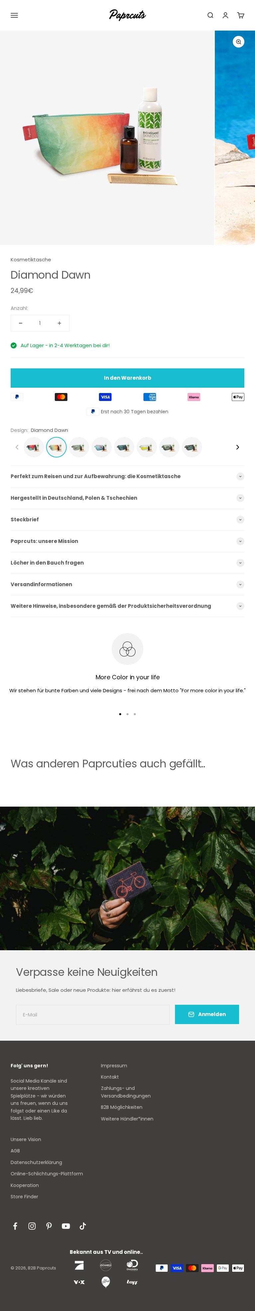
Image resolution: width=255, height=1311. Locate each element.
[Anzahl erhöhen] (59, 323)
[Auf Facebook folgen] (15, 1226)
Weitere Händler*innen (127, 1118)
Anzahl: (19, 308)
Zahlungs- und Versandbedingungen (126, 1092)
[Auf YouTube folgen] (65, 1226)
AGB (15, 1150)
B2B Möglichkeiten (121, 1107)
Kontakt (110, 1077)
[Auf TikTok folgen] (82, 1226)
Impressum (114, 1065)
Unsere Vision (26, 1139)
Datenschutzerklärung (36, 1162)
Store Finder (24, 1196)
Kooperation (25, 1185)
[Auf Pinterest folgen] (48, 1226)
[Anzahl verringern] (20, 323)
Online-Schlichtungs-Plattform (47, 1173)
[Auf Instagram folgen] (32, 1226)
